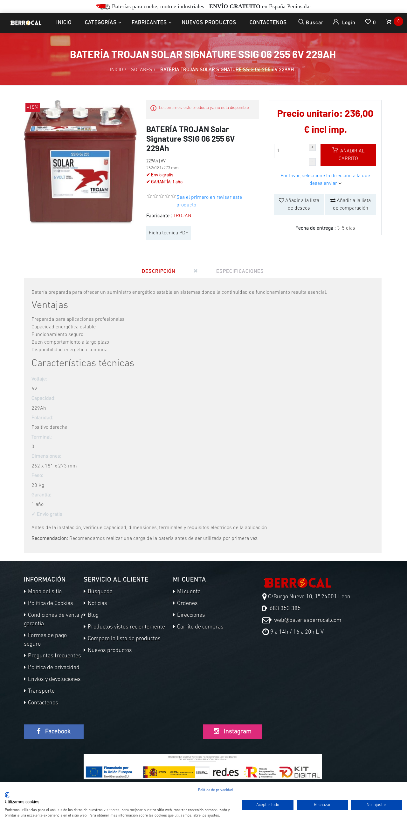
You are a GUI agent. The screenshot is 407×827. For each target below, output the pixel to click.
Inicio (64, 22)
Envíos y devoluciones (54, 679)
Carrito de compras (200, 627)
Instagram (237, 732)
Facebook (57, 732)
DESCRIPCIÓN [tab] (158, 271)
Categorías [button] (101, 22)
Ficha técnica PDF (168, 233)
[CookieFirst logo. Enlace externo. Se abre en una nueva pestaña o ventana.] (7, 795)
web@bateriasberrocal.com (307, 620)
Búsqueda (99, 592)
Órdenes (187, 604)
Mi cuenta (188, 592)
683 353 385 (284, 609)
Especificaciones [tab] (240, 271)
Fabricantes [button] (149, 22)
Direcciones (190, 615)
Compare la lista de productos (123, 639)
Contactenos (268, 22)
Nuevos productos (209, 22)
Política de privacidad (53, 668)
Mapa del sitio (44, 592)
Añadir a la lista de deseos (301, 204)
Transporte (41, 691)
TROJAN (182, 216)
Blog (92, 615)
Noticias (96, 604)
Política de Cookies (50, 604)
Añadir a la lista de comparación (352, 204)
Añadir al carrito (351, 155)
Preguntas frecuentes (54, 656)
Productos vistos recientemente (125, 627)
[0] (389, 23)
